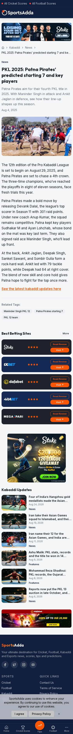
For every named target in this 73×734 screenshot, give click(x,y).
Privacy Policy (49, 693)
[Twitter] (14, 664)
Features (34, 564)
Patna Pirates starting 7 (49, 311)
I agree (19, 713)
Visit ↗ (60, 350)
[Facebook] (5, 664)
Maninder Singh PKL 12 (17, 311)
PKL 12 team (11, 317)
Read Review (60, 344)
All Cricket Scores (15, 3)
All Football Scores (44, 3)
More (66, 333)
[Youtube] (33, 664)
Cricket (6, 682)
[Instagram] (23, 664)
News (28, 47)
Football (7, 688)
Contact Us (47, 682)
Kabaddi (14, 47)
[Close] (59, 714)
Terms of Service (51, 688)
